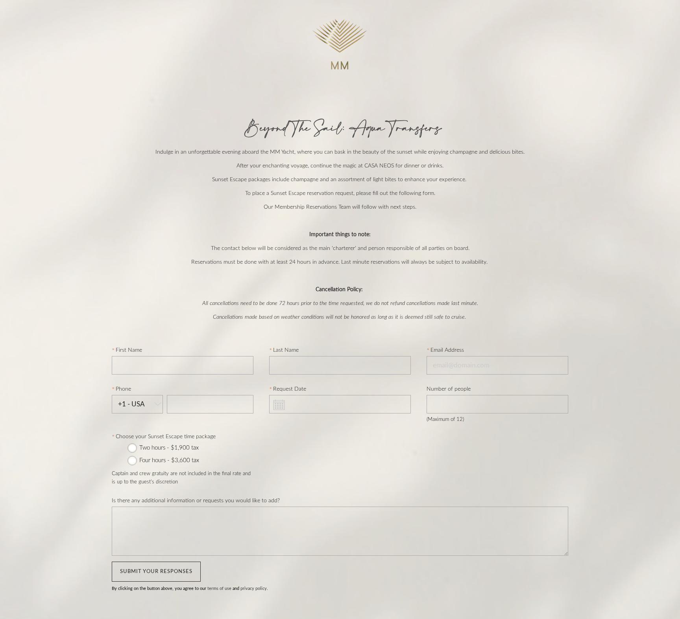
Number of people (449, 389)
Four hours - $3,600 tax (169, 460)
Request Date (289, 389)
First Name (129, 350)
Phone (123, 389)
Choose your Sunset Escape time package (166, 436)
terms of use (219, 588)
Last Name (286, 350)
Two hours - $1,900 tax (169, 448)
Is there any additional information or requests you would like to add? (196, 500)
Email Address (447, 350)
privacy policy (253, 588)
